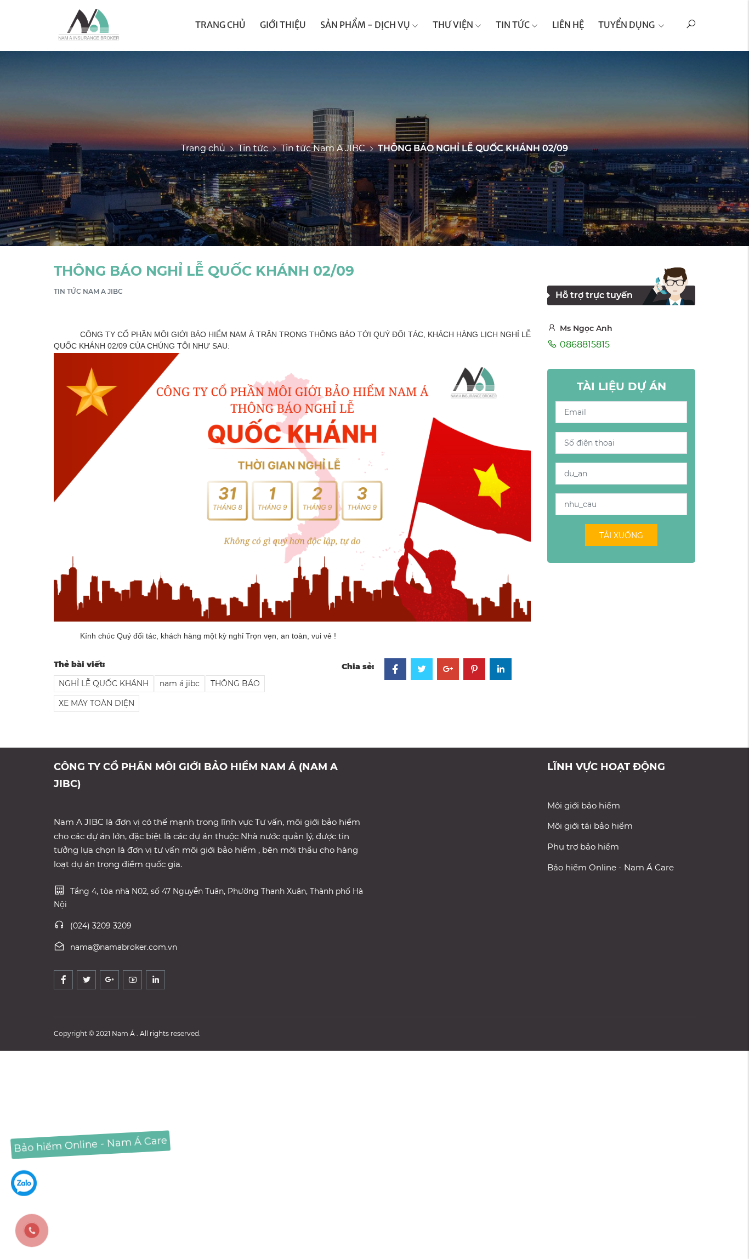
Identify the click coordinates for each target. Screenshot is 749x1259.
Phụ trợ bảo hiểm (583, 846)
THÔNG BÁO (235, 683)
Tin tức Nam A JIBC (323, 148)
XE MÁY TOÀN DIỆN (96, 703)
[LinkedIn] (501, 670)
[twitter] (86, 979)
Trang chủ (203, 148)
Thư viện (453, 24)
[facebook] (63, 979)
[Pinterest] (474, 670)
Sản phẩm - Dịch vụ (365, 24)
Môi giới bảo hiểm (583, 805)
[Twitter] (422, 670)
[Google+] (448, 670)
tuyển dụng (627, 24)
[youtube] (132, 979)
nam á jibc (180, 683)
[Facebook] (395, 670)
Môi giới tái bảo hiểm (590, 826)
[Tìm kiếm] (690, 25)
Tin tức (513, 24)
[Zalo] (24, 1182)
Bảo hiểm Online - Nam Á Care (610, 867)
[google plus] (109, 979)
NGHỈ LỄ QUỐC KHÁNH (104, 683)
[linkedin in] (155, 979)
